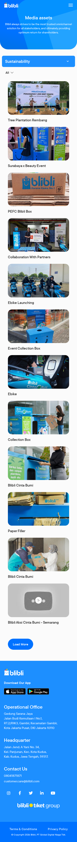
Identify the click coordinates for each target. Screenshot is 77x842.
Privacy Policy (58, 829)
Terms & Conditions (23, 829)
